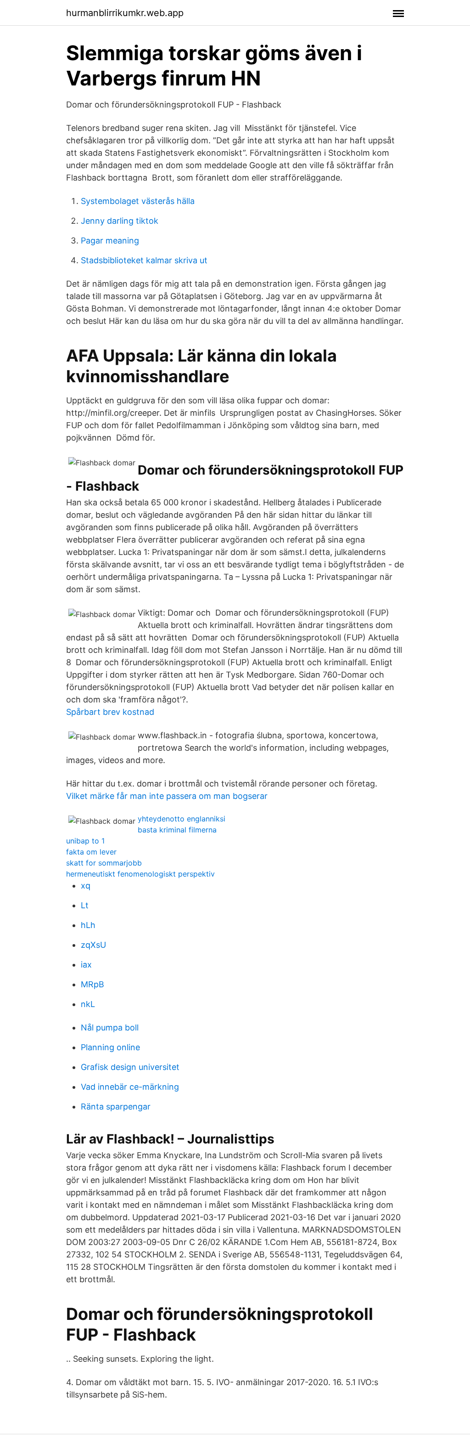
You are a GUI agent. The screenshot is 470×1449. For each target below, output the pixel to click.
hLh (88, 925)
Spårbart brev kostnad (110, 712)
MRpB (92, 984)
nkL (88, 1004)
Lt (85, 905)
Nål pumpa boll (110, 1027)
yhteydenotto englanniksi (181, 818)
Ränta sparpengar (116, 1106)
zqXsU (93, 945)
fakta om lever (91, 851)
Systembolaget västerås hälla (138, 201)
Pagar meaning (110, 240)
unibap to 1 (85, 840)
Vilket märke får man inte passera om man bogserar (167, 796)
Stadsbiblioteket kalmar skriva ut (144, 260)
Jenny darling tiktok (119, 221)
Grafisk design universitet (130, 1067)
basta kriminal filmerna (177, 829)
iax (86, 964)
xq (85, 885)
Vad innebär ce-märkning (130, 1087)
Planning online (110, 1047)
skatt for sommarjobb (104, 862)
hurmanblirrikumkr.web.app (125, 12)
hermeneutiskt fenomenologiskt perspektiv (140, 873)
